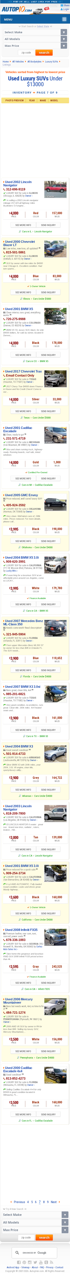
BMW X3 (44, 736)
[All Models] (35, 39)
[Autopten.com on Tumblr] (46, 1262)
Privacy (49, 1267)
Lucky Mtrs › (12, 570)
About (35, 1267)
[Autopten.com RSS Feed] (51, 1262)
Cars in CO (31, 361)
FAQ (42, 1267)
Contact (59, 1267)
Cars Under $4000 (43, 547)
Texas (27, 417)
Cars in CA (31, 610)
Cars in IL (26, 231)
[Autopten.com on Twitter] (35, 1262)
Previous (18, 1202)
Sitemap (25, 1267)
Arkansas (26, 795)
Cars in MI (27, 484)
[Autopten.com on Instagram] (30, 1262)
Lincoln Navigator (43, 231)
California (27, 919)
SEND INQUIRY (48, 225)
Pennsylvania (26, 1057)
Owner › (28, 195)
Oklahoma (27, 547)
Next (55, 1202)
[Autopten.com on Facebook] (19, 1262)
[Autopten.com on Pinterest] (24, 1262)
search (44, 53)
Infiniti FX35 (44, 989)
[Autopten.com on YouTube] (41, 1262)
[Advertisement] (35, 140)
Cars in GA (30, 989)
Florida (26, 676)
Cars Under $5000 (42, 298)
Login (66, 9)
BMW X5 (44, 361)
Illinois (26, 298)
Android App (13, 1267)
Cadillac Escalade (43, 484)
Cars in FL (27, 1120)
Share (66, 5)
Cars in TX (31, 736)
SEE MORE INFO (23, 225)
